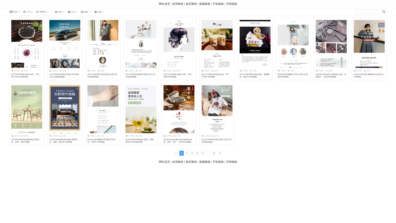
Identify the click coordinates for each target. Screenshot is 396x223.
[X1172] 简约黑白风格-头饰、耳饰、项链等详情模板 (178, 75)
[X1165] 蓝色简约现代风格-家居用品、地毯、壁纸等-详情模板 (63, 140)
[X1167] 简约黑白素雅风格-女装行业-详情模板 (369, 75)
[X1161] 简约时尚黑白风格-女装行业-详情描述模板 (217, 140)
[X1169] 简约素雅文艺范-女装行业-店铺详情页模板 (293, 75)
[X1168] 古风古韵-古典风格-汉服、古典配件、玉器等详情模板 (331, 75)
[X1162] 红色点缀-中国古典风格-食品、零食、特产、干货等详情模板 (178, 140)
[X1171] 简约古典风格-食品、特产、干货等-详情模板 (216, 75)
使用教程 (177, 3)
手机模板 (218, 3)
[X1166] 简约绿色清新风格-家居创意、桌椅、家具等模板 (25, 140)
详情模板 (231, 3)
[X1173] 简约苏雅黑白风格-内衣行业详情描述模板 (140, 75)
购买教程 (191, 3)
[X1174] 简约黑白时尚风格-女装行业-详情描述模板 (102, 75)
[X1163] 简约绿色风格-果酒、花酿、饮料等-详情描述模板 (140, 140)
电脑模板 (204, 3)
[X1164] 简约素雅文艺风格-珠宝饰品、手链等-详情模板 (101, 140)
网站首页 (164, 3)
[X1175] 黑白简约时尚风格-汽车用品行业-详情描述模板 (64, 75)
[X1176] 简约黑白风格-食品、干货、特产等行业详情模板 (26, 75)
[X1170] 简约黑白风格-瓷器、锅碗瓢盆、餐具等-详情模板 (254, 75)
